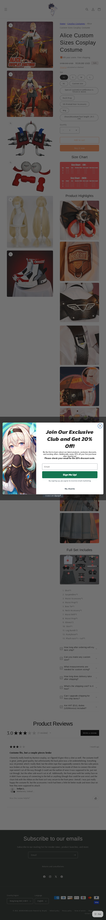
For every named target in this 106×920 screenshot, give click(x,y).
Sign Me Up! (70, 475)
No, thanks (70, 488)
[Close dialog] (100, 426)
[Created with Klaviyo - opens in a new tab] (53, 495)
